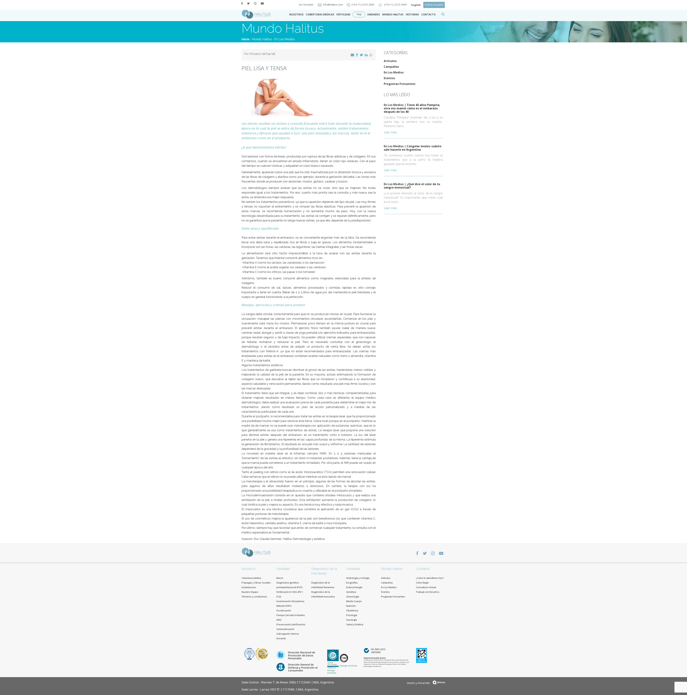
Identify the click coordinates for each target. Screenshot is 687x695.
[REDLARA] (261, 653)
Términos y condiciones (254, 596)
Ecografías (352, 582)
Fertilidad (343, 14)
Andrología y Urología (357, 578)
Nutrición (351, 605)
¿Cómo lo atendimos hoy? (430, 578)
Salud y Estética (354, 624)
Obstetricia (352, 610)
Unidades (373, 14)
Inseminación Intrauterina (290, 601)
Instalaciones (249, 587)
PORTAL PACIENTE (434, 4)
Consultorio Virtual (426, 587)
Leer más (390, 132)
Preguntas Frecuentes (399, 84)
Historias (412, 14)
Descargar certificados (331, 671)
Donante (281, 638)
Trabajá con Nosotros (427, 591)
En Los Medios (284, 39)
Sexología (351, 619)
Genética (351, 591)
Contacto (423, 569)
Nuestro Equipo (250, 591)
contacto (428, 14)
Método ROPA (283, 605)
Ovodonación (283, 610)
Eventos (389, 78)
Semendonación (285, 629)
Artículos (390, 61)
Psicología (351, 615)
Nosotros (296, 14)
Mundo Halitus (392, 14)
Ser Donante (306, 4)
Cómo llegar (422, 582)
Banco (279, 578)
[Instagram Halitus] (255, 3)
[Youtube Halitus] (262, 3)
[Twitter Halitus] (248, 3)
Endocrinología (354, 587)
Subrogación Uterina (287, 633)
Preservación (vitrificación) (290, 624)
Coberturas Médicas (320, 14)
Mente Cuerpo (354, 601)
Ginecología (352, 596)
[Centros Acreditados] (249, 653)
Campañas (391, 67)
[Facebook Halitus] (242, 3)
